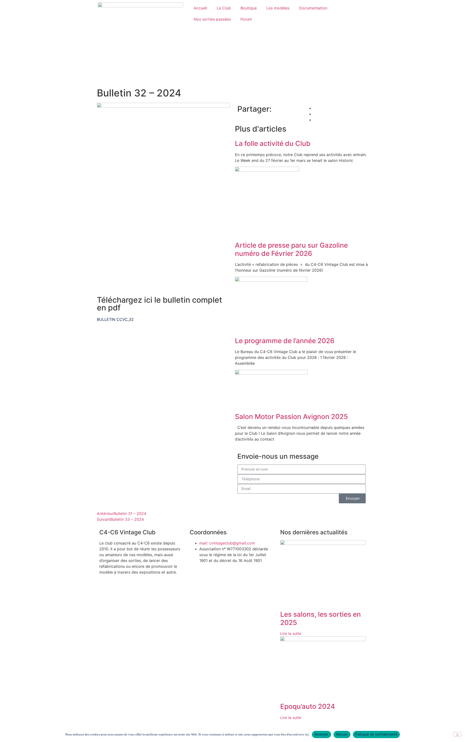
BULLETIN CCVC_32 (115, 319)
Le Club (224, 8)
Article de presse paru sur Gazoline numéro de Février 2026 (291, 249)
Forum (246, 19)
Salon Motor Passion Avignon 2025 (291, 416)
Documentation (313, 8)
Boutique (248, 8)
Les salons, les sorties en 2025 (320, 618)
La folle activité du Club (272, 143)
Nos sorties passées (212, 19)
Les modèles (277, 8)
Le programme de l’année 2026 (284, 341)
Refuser (342, 734)
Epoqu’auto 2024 (307, 706)
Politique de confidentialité (376, 734)
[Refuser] (457, 734)
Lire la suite (290, 633)
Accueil (200, 8)
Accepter (321, 734)
